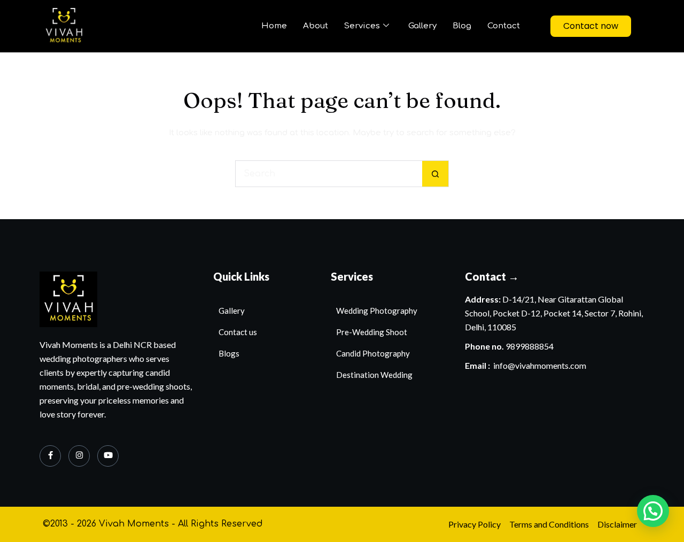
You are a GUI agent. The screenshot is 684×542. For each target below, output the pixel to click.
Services (362, 25)
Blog (462, 25)
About (315, 25)
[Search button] (435, 173)
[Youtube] (108, 456)
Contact (503, 25)
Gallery (422, 25)
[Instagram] (79, 456)
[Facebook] (50, 456)
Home (274, 25)
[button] (653, 511)
